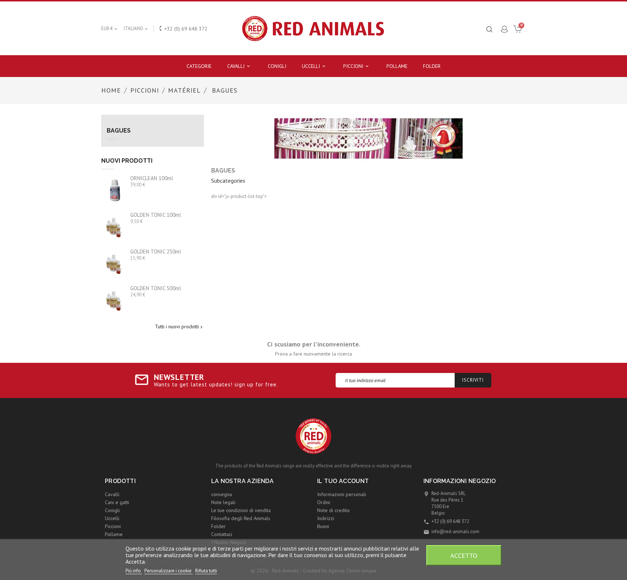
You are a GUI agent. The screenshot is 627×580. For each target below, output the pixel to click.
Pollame (396, 66)
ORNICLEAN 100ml (151, 178)
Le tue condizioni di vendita (241, 510)
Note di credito (333, 510)
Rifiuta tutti (206, 571)
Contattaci (221, 534)
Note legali (223, 502)
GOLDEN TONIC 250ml (155, 251)
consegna (221, 494)
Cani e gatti (117, 502)
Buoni (323, 526)
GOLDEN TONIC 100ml (155, 214)
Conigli (277, 66)
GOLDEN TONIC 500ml (155, 288)
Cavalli (239, 66)
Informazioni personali (341, 494)
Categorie (199, 66)
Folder (431, 66)
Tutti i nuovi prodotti (179, 327)
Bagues (119, 130)
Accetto (464, 555)
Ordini (323, 502)
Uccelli (314, 66)
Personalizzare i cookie (168, 571)
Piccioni (356, 66)
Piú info (134, 571)
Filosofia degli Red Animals (240, 518)
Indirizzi (325, 518)
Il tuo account (343, 481)
